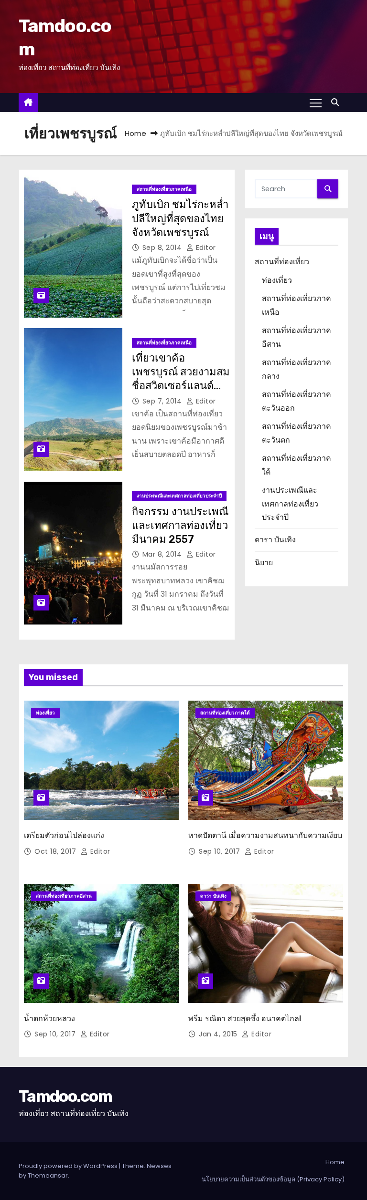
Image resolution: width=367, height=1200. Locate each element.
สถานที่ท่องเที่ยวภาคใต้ (225, 712)
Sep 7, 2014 (163, 401)
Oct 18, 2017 (56, 851)
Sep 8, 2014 (163, 247)
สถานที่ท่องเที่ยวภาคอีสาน (64, 896)
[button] (337, 102)
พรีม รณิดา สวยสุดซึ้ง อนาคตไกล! (244, 1018)
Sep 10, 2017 (220, 851)
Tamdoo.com (65, 1096)
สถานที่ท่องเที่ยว (282, 261)
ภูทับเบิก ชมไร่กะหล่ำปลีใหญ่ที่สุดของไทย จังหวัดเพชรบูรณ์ (180, 218)
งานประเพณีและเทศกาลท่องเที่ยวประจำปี (179, 495)
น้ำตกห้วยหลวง (49, 1018)
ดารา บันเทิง (275, 539)
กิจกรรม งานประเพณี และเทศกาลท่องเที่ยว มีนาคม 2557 (180, 525)
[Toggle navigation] (315, 102)
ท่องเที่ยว (277, 280)
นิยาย (264, 562)
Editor (205, 247)
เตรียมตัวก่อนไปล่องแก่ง (64, 835)
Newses (159, 1165)
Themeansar (48, 1175)
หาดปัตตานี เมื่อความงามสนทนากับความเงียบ (265, 835)
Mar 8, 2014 (163, 554)
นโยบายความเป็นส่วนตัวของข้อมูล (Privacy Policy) (273, 1179)
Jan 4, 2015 (219, 1034)
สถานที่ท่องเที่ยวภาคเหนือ (164, 189)
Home (135, 133)
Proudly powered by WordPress (69, 1165)
